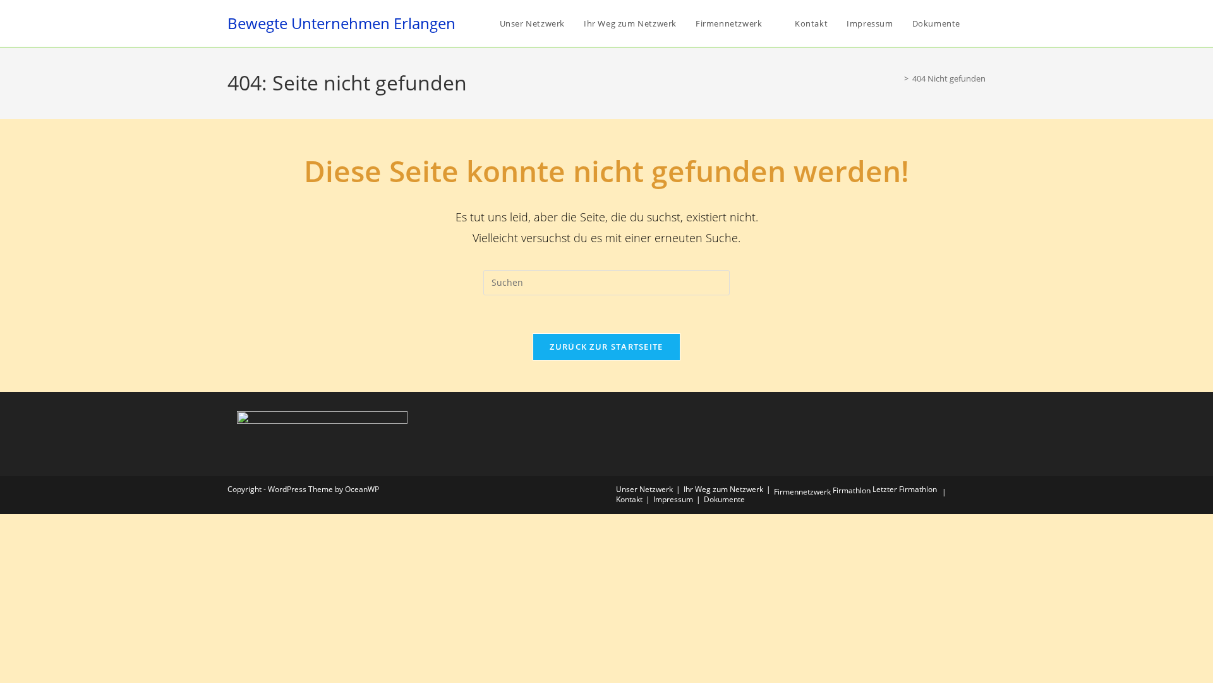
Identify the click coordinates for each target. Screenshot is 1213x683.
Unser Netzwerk (644, 489)
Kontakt (629, 499)
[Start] (897, 78)
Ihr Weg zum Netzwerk (723, 489)
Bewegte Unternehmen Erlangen (341, 23)
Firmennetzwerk (802, 491)
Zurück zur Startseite (606, 346)
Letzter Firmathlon (904, 489)
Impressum (673, 499)
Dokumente (724, 499)
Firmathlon (852, 490)
